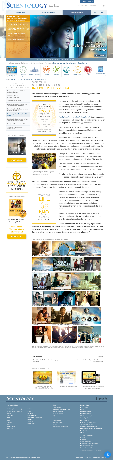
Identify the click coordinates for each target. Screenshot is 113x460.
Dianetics (82, 409)
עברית (9, 418)
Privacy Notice (79, 457)
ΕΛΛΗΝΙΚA (30, 419)
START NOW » (16, 160)
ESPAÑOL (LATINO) (33, 415)
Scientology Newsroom (86, 418)
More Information (57, 422)
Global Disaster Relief (14, 100)
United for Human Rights (86, 445)
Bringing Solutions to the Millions (17, 124)
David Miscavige (84, 420)
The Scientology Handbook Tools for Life (74, 117)
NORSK (29, 411)
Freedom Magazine (100, 74)
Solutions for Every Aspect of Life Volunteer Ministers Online (17, 119)
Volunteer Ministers (77, 12)
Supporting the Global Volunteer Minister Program (17, 91)
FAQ (95, 12)
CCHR (88, 74)
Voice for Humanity (58, 411)
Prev (38, 60)
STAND (82, 433)
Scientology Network (85, 411)
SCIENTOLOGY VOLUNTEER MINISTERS (33, 79)
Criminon (46, 74)
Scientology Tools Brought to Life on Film (17, 114)
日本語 (8, 420)
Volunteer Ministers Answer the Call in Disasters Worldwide (17, 104)
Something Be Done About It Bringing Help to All (17, 109)
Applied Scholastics (34, 74)
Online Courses (57, 420)
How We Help (12, 75)
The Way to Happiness (23, 75)
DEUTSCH (10, 428)
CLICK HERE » (16, 189)
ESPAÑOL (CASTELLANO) (34, 417)
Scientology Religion (85, 413)
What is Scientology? (48, 12)
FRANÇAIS (10, 415)
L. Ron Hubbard (20, 12)
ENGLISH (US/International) (14, 409)
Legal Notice (104, 457)
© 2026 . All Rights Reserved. (23, 457)
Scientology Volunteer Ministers (88, 426)
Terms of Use (96, 457)
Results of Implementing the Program (14, 128)
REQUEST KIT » (16, 236)
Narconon (56, 74)
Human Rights (77, 74)
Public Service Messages (16, 40)
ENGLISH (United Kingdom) (14, 411)
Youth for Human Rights (86, 448)
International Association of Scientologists (91, 428)
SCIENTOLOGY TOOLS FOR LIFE (16, 35)
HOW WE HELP (14, 79)
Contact (55, 424)
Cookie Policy (87, 457)
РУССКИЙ (9, 422)
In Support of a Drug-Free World (89, 443)
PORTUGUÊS (31, 424)
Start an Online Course (86, 424)
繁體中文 (9, 424)
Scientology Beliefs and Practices (61, 409)
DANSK (9, 413)
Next (74, 60)
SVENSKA (30, 413)
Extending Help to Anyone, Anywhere (13, 96)
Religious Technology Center (88, 422)
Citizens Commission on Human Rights (90, 450)
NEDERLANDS (11, 426)
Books (103, 12)
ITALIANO (30, 421)
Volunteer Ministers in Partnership (16, 29)
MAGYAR (30, 409)
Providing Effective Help (17, 24)
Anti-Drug (66, 74)
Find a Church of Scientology (60, 426)
